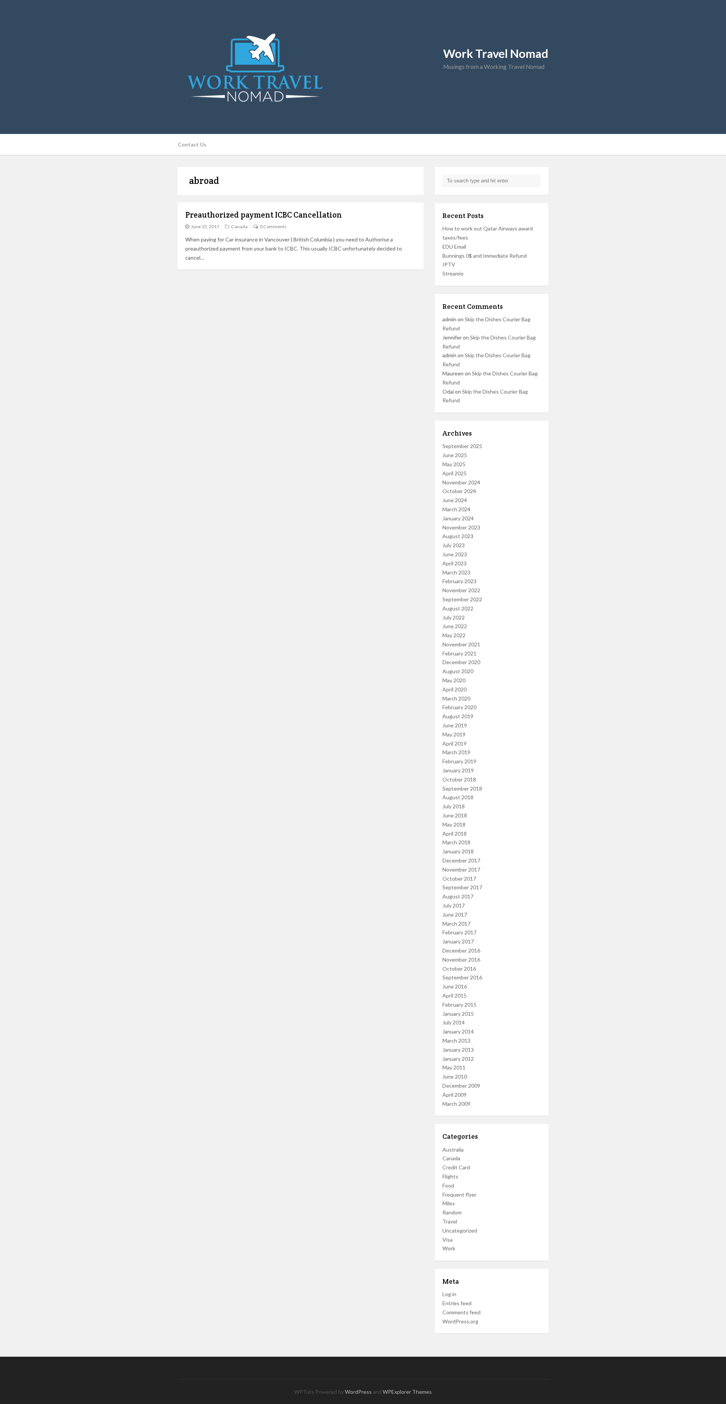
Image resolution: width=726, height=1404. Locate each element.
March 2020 (456, 698)
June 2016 (454, 986)
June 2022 (454, 626)
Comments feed (461, 1312)
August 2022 (457, 608)
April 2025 (454, 473)
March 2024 (456, 509)
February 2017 (459, 932)
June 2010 (454, 1076)
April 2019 (454, 743)
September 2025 (462, 446)
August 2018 (457, 797)
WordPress (358, 1391)
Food (448, 1185)
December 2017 (461, 860)
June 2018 (454, 815)
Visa (447, 1239)
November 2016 (461, 959)
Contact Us (192, 144)
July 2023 (453, 545)
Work (448, 1248)
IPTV (448, 264)
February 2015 (459, 1004)
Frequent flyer (459, 1194)
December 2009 (461, 1085)
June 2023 (454, 554)
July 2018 (453, 806)
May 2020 (453, 680)
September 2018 (462, 788)
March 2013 (456, 1040)
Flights (450, 1176)
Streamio (453, 273)
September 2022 (462, 599)
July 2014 (453, 1022)
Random (452, 1212)
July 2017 (453, 905)
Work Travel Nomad (495, 54)
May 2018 (453, 824)
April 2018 (454, 833)
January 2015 (458, 1013)
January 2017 (458, 941)
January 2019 (458, 770)
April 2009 (454, 1094)
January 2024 (458, 518)
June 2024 (454, 500)
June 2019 (454, 725)
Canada (239, 226)
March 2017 (456, 923)
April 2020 (454, 689)
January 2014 (458, 1031)
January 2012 (458, 1058)
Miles (448, 1203)
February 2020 (459, 707)
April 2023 (454, 563)
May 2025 (453, 464)
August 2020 (457, 671)
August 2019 (457, 716)
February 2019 (459, 761)
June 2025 (454, 455)
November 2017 (461, 869)
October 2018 (459, 779)
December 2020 (461, 662)
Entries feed (457, 1303)
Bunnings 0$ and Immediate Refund (484, 255)
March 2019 (456, 752)
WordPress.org (460, 1321)
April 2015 (454, 995)
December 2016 (461, 950)
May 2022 (453, 635)
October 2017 (459, 878)
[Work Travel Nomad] (363, 67)
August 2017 (457, 896)
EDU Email (454, 246)
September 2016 (462, 977)
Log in (449, 1294)
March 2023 (456, 572)
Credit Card (456, 1167)
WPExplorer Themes (407, 1391)
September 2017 (462, 887)
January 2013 (458, 1049)
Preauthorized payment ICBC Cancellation (263, 215)
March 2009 (456, 1103)
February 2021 (459, 653)
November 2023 (461, 527)
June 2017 (454, 914)
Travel (449, 1221)
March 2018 (456, 842)
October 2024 (459, 491)
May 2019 (453, 734)
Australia (453, 1149)
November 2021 (461, 644)
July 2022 (453, 617)
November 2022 (461, 590)
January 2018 (458, 851)
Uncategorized (459, 1230)
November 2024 (461, 482)
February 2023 (459, 581)
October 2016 (459, 968)
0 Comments (273, 226)
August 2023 (457, 536)
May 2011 (453, 1067)
